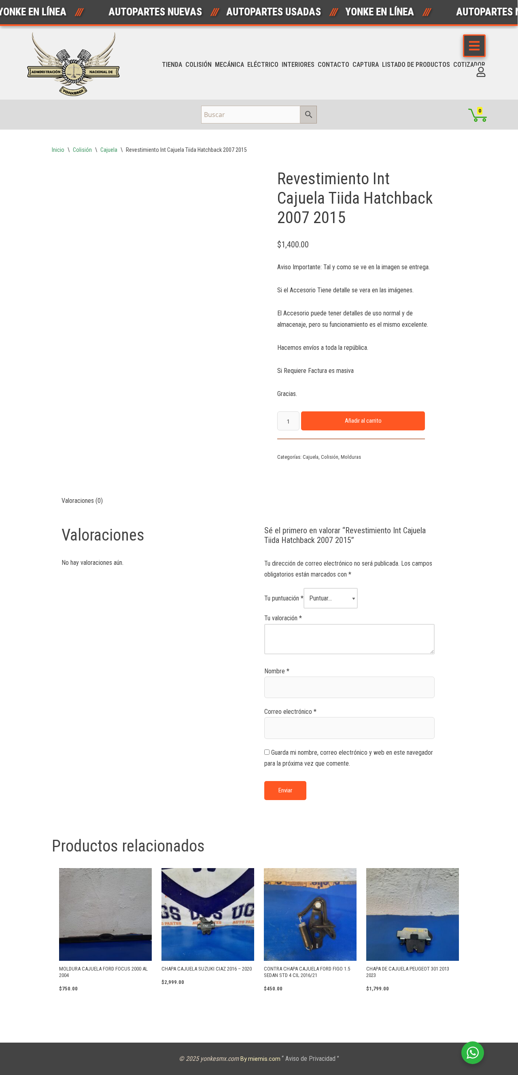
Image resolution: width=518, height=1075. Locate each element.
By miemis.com (261, 1059)
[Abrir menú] (474, 45)
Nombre (276, 671)
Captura (365, 64)
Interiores (298, 64)
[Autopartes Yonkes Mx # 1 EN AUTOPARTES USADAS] (76, 64)
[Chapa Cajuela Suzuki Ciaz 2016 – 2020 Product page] (207, 914)
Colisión (198, 64)
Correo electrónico (290, 711)
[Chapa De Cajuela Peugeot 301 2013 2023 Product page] (412, 914)
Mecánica (229, 64)
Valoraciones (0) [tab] (82, 501)
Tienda (172, 64)
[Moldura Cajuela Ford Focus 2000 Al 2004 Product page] (105, 914)
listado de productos (416, 64)
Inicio (58, 150)
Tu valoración (283, 618)
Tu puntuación (284, 598)
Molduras (351, 457)
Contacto (333, 64)
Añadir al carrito (363, 420)
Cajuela (108, 150)
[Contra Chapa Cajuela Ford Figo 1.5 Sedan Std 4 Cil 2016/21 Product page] (310, 914)
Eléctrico (262, 64)
